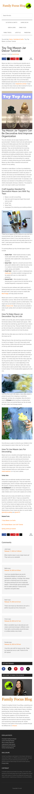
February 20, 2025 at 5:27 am (12, 621)
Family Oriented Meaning (8, 747)
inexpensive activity (20, 84)
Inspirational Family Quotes (8, 744)
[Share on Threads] (20, 59)
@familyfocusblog (7, 512)
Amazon (14, 725)
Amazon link (9, 306)
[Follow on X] (9, 669)
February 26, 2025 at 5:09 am (12, 644)
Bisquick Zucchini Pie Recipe (8, 746)
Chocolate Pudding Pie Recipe (9, 738)
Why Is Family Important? (8, 742)
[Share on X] (8, 59)
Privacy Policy (5, 763)
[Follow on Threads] (28, 669)
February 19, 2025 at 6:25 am (12, 602)
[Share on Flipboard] (17, 59)
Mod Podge (5, 293)
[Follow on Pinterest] (16, 669)
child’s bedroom (6, 471)
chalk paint (8, 273)
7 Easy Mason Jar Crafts (8, 520)
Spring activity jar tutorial (9, 528)
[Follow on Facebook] (3, 669)
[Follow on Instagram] (22, 669)
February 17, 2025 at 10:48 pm (13, 551)
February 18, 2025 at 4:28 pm (12, 570)
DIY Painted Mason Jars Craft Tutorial (12, 524)
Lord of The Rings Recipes (8, 740)
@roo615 (17, 512)
